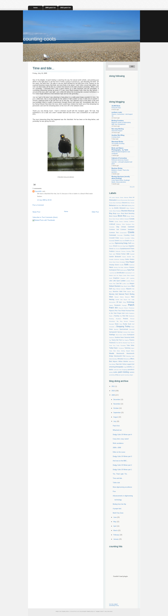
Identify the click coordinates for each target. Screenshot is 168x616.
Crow (117, 238)
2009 (113, 395)
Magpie (132, 283)
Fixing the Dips (116, 108)
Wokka (113, 364)
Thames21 (112, 342)
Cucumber (127, 238)
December (117, 399)
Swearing (127, 337)
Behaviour (112, 205)
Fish (133, 251)
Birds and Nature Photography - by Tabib (120, 149)
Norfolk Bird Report (121, 299)
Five (114, 491)
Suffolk (124, 334)
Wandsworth (120, 353)
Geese (124, 256)
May (115, 521)
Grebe (127, 259)
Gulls (126, 265)
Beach (120, 202)
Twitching (127, 348)
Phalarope (131, 308)
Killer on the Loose (119, 452)
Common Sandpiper (127, 229)
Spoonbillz (38, 191)
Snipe (132, 326)
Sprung (119, 332)
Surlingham (130, 334)
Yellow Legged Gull (128, 364)
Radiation (131, 313)
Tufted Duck (113, 348)
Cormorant (112, 235)
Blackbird (124, 211)
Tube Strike (130, 345)
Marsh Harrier (127, 286)
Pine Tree (118, 310)
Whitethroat (127, 359)
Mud (133, 291)
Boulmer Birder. (117, 168)
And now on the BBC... (120, 461)
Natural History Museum (122, 297)
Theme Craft (100, 611)
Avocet (119, 200)
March (115, 530)
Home (66, 211)
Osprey (111, 305)
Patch (131, 305)
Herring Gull (117, 267)
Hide (122, 267)
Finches (123, 251)
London (123, 281)
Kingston (123, 278)
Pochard (128, 310)
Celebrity (126, 221)
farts (120, 369)
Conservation (123, 232)
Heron (111, 267)
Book (126, 213)
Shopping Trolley (123, 326)
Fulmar (123, 254)
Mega (114, 288)
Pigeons (111, 310)
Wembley (114, 359)
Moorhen (115, 291)
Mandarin (118, 286)
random (131, 372)
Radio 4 (111, 316)
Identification (121, 272)
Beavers (124, 202)
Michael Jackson (120, 288)
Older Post (95, 212)
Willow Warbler (123, 361)
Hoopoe (131, 267)
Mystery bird (113, 294)
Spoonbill (131, 329)
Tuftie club (116, 482)
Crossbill (112, 238)
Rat (121, 316)
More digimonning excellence (122, 487)
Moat (110, 291)
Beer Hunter (131, 202)
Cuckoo (122, 238)
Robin (117, 324)
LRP (127, 278)
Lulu (128, 283)
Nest (132, 297)
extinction (116, 369)
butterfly (129, 367)
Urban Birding (121, 350)
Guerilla (122, 264)
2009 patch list (50, 7)
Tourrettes (123, 345)
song (116, 375)
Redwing (111, 318)
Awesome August (117, 131)
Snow (111, 329)
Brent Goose (113, 216)
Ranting (116, 316)
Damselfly (111, 240)
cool (133, 367)
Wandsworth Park (119, 356)
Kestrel (132, 275)
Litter (110, 280)
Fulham (118, 254)
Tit (133, 342)
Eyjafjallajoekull (125, 248)
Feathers (112, 251)
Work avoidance (118, 443)
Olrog (124, 302)
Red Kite (125, 316)
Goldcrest (116, 259)
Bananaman (124, 200)
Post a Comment (38, 205)
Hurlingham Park (114, 270)
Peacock (121, 308)
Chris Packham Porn (128, 224)
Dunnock (120, 246)
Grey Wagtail (130, 262)
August (116, 417)
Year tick (119, 364)
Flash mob (112, 254)
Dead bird (122, 240)
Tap (110, 340)
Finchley (128, 251)
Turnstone (121, 348)
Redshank (131, 316)
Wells (110, 359)
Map (122, 286)
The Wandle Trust (125, 342)
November (117, 404)
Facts (132, 248)
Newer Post (36, 212)
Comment (131, 227)
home (35, 7)
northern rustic (117, 112)
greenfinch (131, 369)
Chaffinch (131, 221)
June (115, 517)
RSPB (127, 313)
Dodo (132, 243)
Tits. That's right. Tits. (120, 474)
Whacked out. (117, 430)
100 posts (112, 197)
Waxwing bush (130, 356)
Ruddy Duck (127, 324)
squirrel (122, 375)
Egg (124, 246)
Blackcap (131, 211)
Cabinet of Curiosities (119, 158)
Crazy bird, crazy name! (121, 439)
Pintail (123, 310)
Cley (117, 227)
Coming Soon (116, 137)
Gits (133, 256)
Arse (130, 197)
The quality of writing (118, 143)
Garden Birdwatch (115, 256)
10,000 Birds (116, 106)
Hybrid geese (123, 270)
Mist (133, 288)
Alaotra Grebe (119, 197)
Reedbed (118, 318)
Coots (131, 232)
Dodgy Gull (127, 243)
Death (127, 240)
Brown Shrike (130, 216)
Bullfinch (122, 219)
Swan (122, 337)
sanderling (112, 375)
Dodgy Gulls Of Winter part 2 (122, 465)
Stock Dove (119, 334)
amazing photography (116, 367)
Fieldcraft (118, 251)
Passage (124, 305)
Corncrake (120, 235)
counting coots (39, 39)
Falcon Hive (108, 611)
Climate (123, 227)
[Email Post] (34, 184)
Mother (129, 291)
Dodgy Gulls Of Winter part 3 (122, 456)
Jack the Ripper (117, 275)
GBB (127, 254)
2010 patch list (65, 7)
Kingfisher (116, 278)
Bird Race (119, 205)
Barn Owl (115, 202)
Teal (120, 340)
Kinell (110, 278)
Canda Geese (119, 221)
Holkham (126, 267)
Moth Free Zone (118, 513)
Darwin (117, 240)
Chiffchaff (112, 224)
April (115, 526)
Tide (131, 342)
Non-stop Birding (118, 129)
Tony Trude (116, 345)
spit (119, 375)
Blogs (114, 213)
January (116, 539)
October (116, 408)
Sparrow (116, 329)
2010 (113, 391)
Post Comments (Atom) (49, 217)
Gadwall (132, 254)
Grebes (132, 259)
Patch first (116, 426)
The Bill (118, 342)
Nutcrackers (112, 302)
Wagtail (128, 350)
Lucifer (124, 283)
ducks (111, 369)
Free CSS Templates (62, 611)
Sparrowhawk (124, 329)
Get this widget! (113, 604)
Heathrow (131, 264)
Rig (117, 321)
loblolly (111, 372)
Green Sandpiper (120, 262)
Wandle (111, 353)
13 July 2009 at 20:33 (44, 200)
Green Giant (112, 262)
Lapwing (132, 278)
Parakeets (117, 305)
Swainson (111, 337)
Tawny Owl (115, 340)
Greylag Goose (114, 264)
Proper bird (121, 313)
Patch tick (113, 308)
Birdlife (116, 208)
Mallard (111, 286)
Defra (130, 240)
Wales (132, 350)
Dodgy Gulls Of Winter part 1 (122, 469)
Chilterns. (118, 224)
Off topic (119, 302)
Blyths (118, 213)
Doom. (111, 246)
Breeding (131, 213)
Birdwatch (123, 208)
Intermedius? (128, 272)
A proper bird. (117, 508)
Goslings (122, 259)
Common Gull (114, 229)
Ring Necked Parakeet (127, 321)
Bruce (110, 219)
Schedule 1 (112, 326)
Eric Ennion (117, 248)
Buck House (116, 219)
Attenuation (113, 200)
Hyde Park (130, 270)
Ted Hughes (125, 340)
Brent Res (122, 216)
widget (131, 375)
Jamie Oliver (126, 275)
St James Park (126, 332)
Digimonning (119, 243)
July (115, 421)
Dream (115, 246)
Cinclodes (111, 227)
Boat (122, 213)
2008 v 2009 (117, 447)
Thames (131, 340)
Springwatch (113, 332)
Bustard (127, 219)
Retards (125, 318)
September (117, 412)
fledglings (124, 369)
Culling (132, 238)
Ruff (133, 324)
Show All (132, 186)
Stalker (132, 332)
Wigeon (115, 361)
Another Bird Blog (118, 135)
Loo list (118, 283)
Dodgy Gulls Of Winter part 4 (122, 434)
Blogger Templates (86, 611)
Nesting (111, 299)
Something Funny (114, 605)
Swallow (117, 337)
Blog (110, 213)
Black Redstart (117, 211)
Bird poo (124, 205)
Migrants (129, 288)
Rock (121, 324)
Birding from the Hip (119, 504)
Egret (126, 246)
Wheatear (120, 359)
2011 (113, 386)
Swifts (132, 337)
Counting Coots (129, 235)
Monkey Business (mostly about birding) (121, 177)
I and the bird (112, 272)
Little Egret (116, 280)
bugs (125, 367)
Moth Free (122, 291)
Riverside (111, 324)
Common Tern (114, 232)
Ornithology (130, 302)
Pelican (126, 308)
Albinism (126, 197)
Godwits (111, 259)
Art (133, 197)
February (116, 535)
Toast (110, 345)
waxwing (127, 375)
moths (115, 372)
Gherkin (129, 256)
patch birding (123, 372)
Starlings (112, 334)
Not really (131, 299)
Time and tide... (43, 68)
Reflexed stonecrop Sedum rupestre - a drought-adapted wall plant (122, 161)
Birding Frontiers (118, 120)
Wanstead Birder (117, 141)
